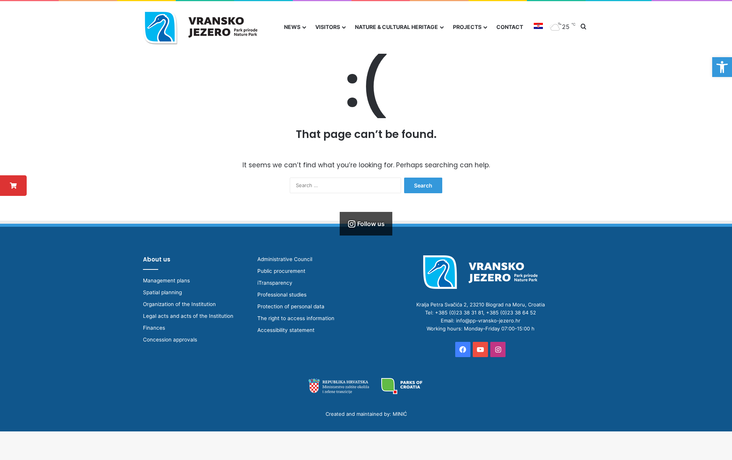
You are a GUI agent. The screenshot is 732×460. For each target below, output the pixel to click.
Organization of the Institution (179, 304)
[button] (722, 67)
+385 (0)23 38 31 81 (459, 312)
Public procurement (281, 271)
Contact (509, 27)
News (292, 27)
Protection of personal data (290, 306)
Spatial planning (162, 292)
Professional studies (282, 295)
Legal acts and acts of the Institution (188, 316)
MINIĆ (400, 414)
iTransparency (274, 283)
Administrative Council (284, 259)
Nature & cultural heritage (396, 27)
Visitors (327, 27)
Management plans (166, 280)
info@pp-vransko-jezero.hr (488, 320)
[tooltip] (13, 185)
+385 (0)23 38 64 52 (511, 312)
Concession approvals (170, 340)
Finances (154, 328)
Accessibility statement (286, 330)
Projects (467, 27)
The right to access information (295, 318)
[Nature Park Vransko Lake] (200, 27)
